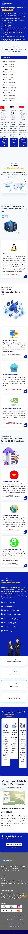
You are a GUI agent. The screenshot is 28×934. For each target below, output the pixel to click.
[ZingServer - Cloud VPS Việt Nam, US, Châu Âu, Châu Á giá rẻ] (6, 3)
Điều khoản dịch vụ (9, 898)
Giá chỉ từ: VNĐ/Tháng (12, 355)
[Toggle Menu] (25, 3)
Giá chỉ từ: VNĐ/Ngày (11, 274)
